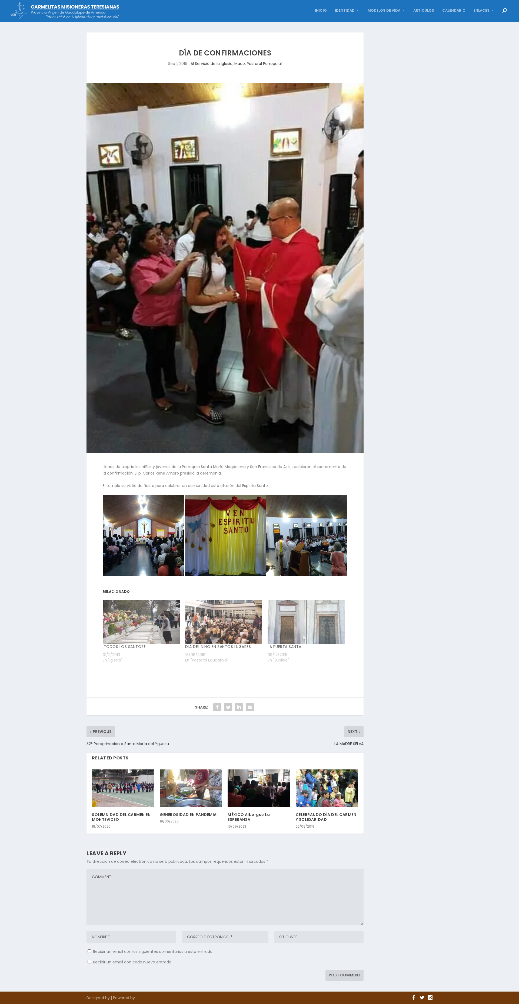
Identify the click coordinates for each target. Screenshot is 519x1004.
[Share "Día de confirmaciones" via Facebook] (217, 707)
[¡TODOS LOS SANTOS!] (141, 622)
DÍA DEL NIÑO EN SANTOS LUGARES (218, 646)
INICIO (321, 10)
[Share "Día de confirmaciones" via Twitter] (228, 707)
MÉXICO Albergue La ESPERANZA (249, 817)
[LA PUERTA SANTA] (306, 622)
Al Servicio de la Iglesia (211, 63)
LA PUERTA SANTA (284, 646)
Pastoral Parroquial (264, 63)
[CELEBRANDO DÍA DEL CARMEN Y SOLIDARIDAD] (327, 788)
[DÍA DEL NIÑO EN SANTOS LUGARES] (223, 622)
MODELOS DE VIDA (384, 10)
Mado (239, 63)
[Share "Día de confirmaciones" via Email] (249, 707)
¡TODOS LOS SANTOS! (124, 646)
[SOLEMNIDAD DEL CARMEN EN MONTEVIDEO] (123, 788)
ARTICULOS (423, 10)
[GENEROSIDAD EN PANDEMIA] (191, 788)
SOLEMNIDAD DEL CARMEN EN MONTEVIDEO (121, 817)
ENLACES (482, 10)
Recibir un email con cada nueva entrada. (132, 962)
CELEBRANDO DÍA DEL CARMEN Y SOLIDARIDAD (326, 817)
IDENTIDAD (345, 10)
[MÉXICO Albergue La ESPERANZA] (259, 788)
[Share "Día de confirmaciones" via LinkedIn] (239, 707)
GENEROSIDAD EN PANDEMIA (188, 814)
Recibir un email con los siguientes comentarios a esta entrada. (153, 951)
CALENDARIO (453, 10)
